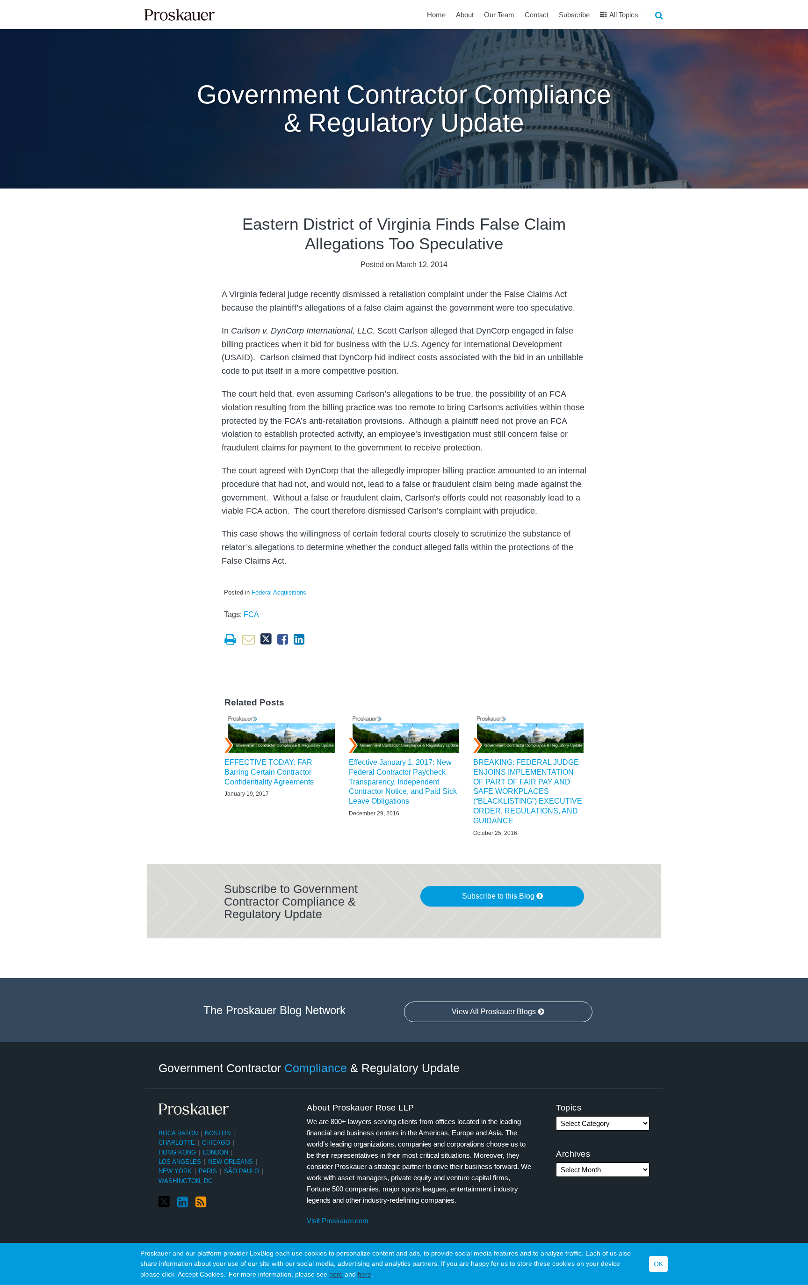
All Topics (623, 15)
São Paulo (241, 1171)
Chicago (216, 1142)
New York (175, 1171)
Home (436, 15)
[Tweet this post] (266, 639)
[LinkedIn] (182, 1202)
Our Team (499, 15)
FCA (251, 614)
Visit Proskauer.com (337, 1221)
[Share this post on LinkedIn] (299, 639)
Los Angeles (180, 1161)
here (336, 1274)
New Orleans (230, 1161)
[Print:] (230, 639)
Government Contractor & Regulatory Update (309, 1067)
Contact (536, 15)
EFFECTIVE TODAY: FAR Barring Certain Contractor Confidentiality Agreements (269, 772)
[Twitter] (164, 1202)
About (465, 15)
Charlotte (177, 1142)
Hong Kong (177, 1152)
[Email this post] (248, 639)
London (215, 1152)
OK (658, 1264)
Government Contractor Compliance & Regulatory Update (404, 109)
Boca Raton (178, 1133)
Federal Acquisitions (279, 592)
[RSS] (200, 1202)
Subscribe (574, 15)
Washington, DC (185, 1180)
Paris (208, 1171)
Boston (218, 1133)
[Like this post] (282, 639)
